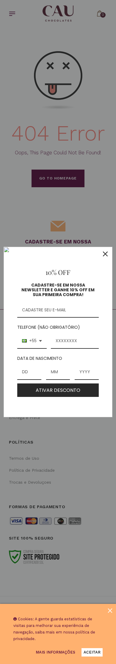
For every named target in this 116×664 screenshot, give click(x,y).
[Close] (105, 254)
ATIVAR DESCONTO (58, 390)
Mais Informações (55, 652)
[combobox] (32, 341)
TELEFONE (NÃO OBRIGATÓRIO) (48, 327)
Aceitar (92, 652)
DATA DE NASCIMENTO (39, 358)
